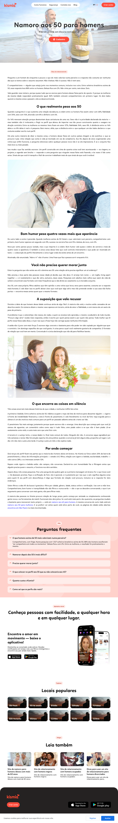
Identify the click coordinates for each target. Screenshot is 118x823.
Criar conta (108, 5)
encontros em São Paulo (17, 508)
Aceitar (108, 818)
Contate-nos (66, 5)
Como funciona (40, 5)
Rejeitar (93, 818)
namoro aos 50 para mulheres (20, 505)
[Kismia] (10, 5)
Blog (75, 5)
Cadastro (60, 39)
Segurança (53, 5)
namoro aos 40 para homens (63, 502)
